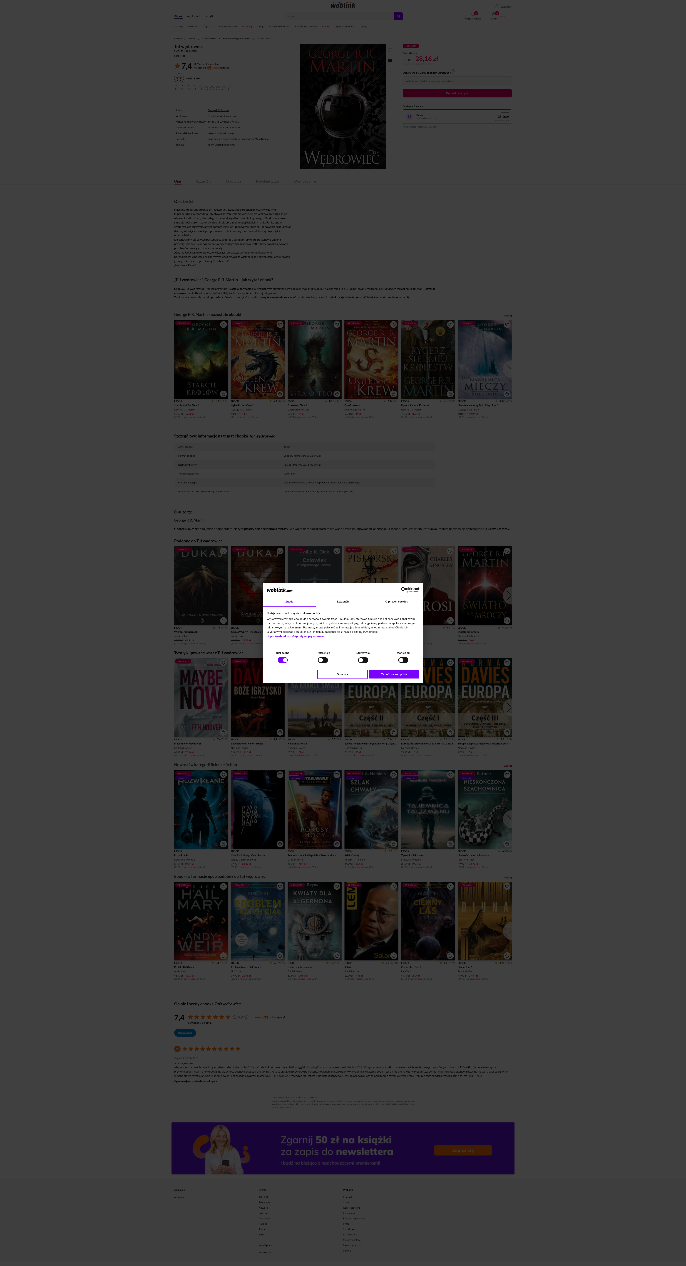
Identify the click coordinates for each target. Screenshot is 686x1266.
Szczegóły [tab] (343, 601)
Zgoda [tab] (289, 601)
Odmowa (342, 674)
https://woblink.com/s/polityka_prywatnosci (296, 636)
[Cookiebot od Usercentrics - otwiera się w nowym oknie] (403, 590)
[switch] (323, 660)
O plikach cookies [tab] (396, 601)
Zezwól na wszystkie (394, 674)
